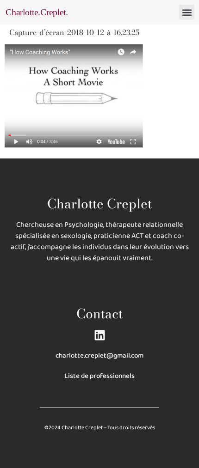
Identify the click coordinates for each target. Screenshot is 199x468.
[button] (186, 12)
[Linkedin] (100, 335)
